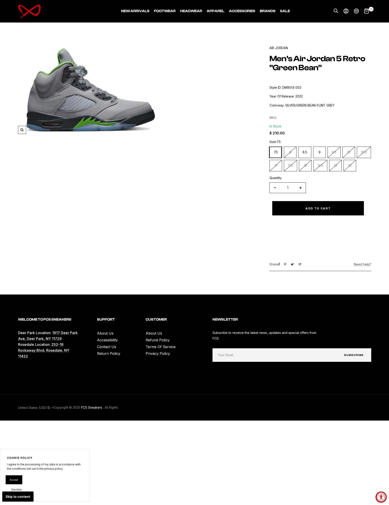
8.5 (305, 152)
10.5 (364, 152)
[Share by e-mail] (299, 264)
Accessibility (107, 340)
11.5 (290, 165)
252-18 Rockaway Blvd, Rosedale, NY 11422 (43, 350)
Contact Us (106, 346)
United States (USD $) (35, 408)
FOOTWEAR (165, 11)
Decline (16, 489)
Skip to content (18, 496)
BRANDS (268, 11)
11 (276, 165)
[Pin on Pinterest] (285, 264)
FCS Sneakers (91, 407)
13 (335, 165)
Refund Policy (158, 340)
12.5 (320, 165)
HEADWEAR (191, 11)
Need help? (362, 264)
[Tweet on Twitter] (292, 264)
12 (305, 165)
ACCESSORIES (242, 11)
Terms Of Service (161, 346)
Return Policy (108, 353)
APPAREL (215, 11)
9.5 (334, 152)
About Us (105, 333)
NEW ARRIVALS (135, 11)
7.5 (276, 152)
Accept (14, 479)
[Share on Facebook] (279, 264)
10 (348, 152)
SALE (285, 11)
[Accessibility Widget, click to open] (381, 497)
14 (349, 165)
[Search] (336, 11)
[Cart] (366, 11)
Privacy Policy (158, 353)
